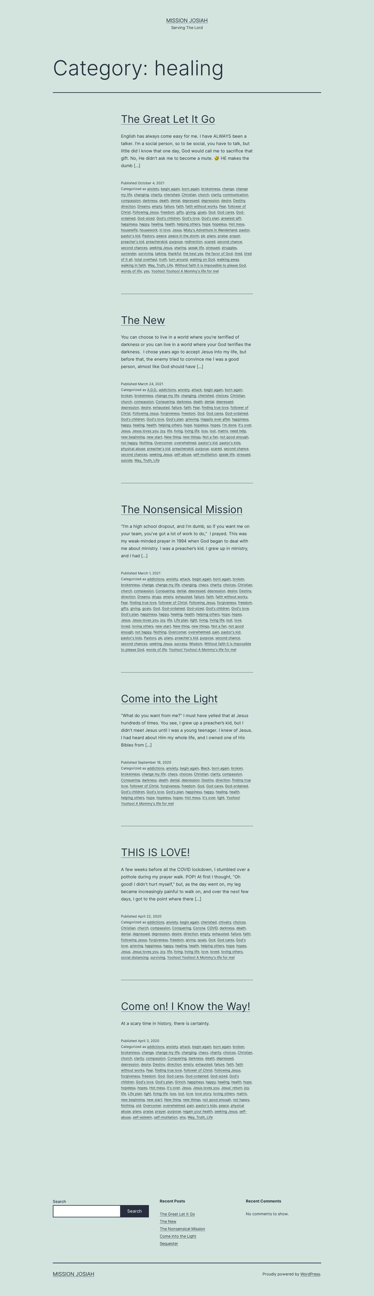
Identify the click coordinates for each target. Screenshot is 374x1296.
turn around (178, 259)
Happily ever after (215, 419)
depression (210, 200)
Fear (222, 206)
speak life (196, 248)
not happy (129, 443)
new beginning (133, 437)
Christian (189, 194)
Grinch (180, 1082)
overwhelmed (185, 443)
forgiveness (170, 413)
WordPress (310, 1274)
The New (143, 320)
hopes (215, 425)
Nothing (145, 443)
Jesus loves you (145, 431)
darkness (150, 200)
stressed (213, 248)
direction (128, 206)
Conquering (165, 401)
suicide (126, 460)
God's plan (210, 218)
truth (163, 259)
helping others (188, 224)
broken (126, 395)
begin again (170, 189)
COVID (212, 928)
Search (59, 1201)
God (211, 212)
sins (182, 1117)
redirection (193, 241)
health (170, 224)
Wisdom (195, 644)
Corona (199, 928)
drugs (156, 597)
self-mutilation (205, 454)
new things (192, 437)
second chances (134, 248)
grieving (192, 419)
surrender (128, 253)
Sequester (169, 1243)
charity (156, 194)
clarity (216, 194)
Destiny (239, 200)
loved (125, 626)
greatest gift (231, 218)
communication (235, 194)
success (180, 644)
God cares (225, 212)
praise (223, 236)
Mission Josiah (187, 20)
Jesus (177, 230)
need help (238, 431)
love (237, 620)
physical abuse (133, 448)
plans (211, 236)
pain (215, 632)
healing (157, 224)
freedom (167, 212)
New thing (172, 437)
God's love (191, 218)
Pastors (148, 236)
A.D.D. (152, 390)
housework (149, 230)
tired (238, 253)
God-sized (146, 218)
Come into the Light (169, 698)
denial (175, 200)
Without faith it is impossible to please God (210, 265)
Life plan (181, 620)
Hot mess (236, 224)
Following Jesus (146, 212)
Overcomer (163, 443)
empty (157, 206)
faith (180, 206)
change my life (167, 395)
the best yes (193, 253)
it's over (244, 425)
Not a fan (210, 437)
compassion (131, 200)
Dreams (143, 206)
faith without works (201, 206)
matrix (223, 431)
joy (162, 431)
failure (169, 206)
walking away (228, 259)
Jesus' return (231, 1088)
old (138, 1105)
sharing (180, 248)
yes (146, 271)
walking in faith (133, 265)
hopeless (219, 224)
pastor (244, 230)
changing (141, 194)
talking (160, 253)
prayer (235, 236)
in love (165, 230)
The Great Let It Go (168, 119)
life (169, 431)
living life (192, 431)
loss (204, 431)
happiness (129, 224)
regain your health (198, 1111)
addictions (167, 390)
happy (144, 224)
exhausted (161, 407)
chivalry (225, 922)
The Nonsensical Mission (182, 509)
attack (197, 390)
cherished (172, 194)
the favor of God (219, 253)
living (178, 431)
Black (205, 768)
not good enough (234, 437)
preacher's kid (132, 241)
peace (161, 236)
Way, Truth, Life (160, 265)
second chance (229, 241)
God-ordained (236, 413)
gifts (180, 212)
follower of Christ (172, 602)
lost (213, 431)
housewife (129, 230)
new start (154, 437)
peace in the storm (183, 236)
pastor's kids (229, 443)
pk (203, 236)
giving (191, 212)
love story (203, 1093)
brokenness (210, 189)
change (228, 189)
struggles (229, 248)
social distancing (134, 957)
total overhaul (145, 259)
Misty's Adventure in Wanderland (210, 230)
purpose (176, 241)
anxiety (153, 189)
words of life (131, 271)
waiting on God (202, 259)
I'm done (229, 425)
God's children (168, 218)
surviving (145, 253)
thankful (174, 253)
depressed (190, 200)
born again (190, 189)
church (203, 194)
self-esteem (142, 1117)
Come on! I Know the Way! (185, 1006)
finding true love (215, 407)
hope (206, 224)
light (193, 620)
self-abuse (182, 454)
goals (202, 212)
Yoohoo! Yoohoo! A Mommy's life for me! (185, 271)
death (164, 200)
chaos (203, 585)
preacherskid (156, 241)
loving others (142, 626)
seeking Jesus (160, 248)
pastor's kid (130, 236)
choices (222, 395)
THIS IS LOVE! (155, 852)
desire (226, 200)
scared (209, 241)
